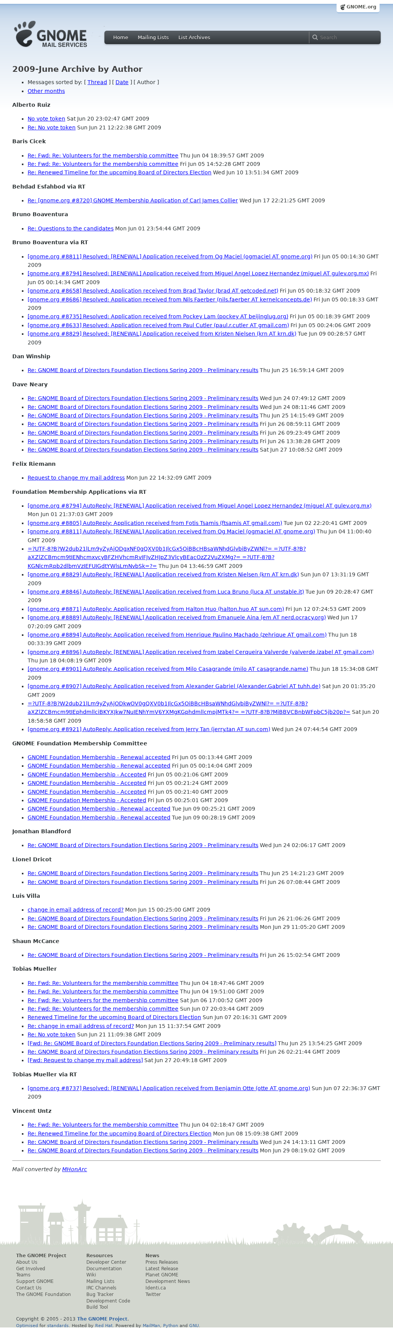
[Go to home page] (62, 49)
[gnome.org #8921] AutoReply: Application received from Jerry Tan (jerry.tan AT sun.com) (149, 729)
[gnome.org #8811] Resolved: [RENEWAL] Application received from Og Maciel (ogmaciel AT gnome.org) (170, 256)
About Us (26, 1262)
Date (122, 82)
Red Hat (103, 1325)
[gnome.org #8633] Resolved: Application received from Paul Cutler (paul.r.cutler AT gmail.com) (158, 325)
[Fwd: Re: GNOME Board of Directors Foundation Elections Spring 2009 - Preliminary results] (152, 1043)
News (152, 1255)
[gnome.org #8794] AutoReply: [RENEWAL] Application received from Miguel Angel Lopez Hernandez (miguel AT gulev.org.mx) (200, 506)
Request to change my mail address (76, 478)
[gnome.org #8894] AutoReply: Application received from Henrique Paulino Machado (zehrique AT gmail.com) (177, 635)
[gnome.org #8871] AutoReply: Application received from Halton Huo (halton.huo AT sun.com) (156, 609)
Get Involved (30, 1268)
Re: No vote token (52, 127)
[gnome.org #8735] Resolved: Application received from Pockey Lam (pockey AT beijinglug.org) (158, 316)
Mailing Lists (153, 37)
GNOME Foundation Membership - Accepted (87, 774)
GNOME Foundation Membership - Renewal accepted (99, 757)
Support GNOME (35, 1281)
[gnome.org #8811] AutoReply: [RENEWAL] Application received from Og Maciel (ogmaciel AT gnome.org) (171, 531)
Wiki (91, 1275)
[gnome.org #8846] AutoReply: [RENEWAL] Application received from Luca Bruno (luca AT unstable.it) (166, 592)
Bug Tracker (100, 1294)
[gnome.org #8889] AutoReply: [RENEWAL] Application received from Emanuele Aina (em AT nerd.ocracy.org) (177, 617)
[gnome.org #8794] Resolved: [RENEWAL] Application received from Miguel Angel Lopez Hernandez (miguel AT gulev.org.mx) (198, 273)
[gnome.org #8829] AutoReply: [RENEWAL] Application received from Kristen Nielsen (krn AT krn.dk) (163, 574)
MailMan (151, 1325)
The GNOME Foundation (43, 1294)
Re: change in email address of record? (81, 1026)
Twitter (153, 1294)
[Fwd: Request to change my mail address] (85, 1060)
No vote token (46, 119)
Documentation (104, 1268)
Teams (23, 1275)
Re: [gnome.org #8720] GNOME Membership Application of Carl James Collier (133, 200)
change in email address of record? (76, 910)
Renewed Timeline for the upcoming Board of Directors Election (114, 1017)
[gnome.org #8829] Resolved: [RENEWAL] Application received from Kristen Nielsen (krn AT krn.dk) (162, 334)
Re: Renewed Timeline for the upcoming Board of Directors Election (119, 172)
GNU (194, 1325)
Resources (99, 1255)
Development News (167, 1281)
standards (58, 1325)
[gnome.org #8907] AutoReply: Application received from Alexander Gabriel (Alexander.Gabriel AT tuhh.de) (174, 686)
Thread (97, 82)
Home (120, 37)
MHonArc (74, 1169)
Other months (46, 91)
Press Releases (161, 1262)
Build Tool (97, 1307)
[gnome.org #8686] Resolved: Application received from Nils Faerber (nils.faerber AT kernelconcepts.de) (170, 299)
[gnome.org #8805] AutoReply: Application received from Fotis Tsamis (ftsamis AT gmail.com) (155, 523)
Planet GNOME (161, 1275)
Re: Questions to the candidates (71, 228)
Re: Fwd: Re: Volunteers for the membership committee (103, 155)
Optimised (27, 1325)
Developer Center (106, 1262)
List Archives (194, 37)
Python (170, 1325)
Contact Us (28, 1288)
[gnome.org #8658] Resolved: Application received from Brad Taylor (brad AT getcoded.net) (153, 291)
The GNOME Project (41, 1255)
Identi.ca (155, 1288)
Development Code (108, 1301)
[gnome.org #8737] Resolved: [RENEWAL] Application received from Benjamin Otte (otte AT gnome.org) (169, 1088)
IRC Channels (101, 1288)
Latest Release (161, 1268)
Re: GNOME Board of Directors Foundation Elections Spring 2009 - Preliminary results (143, 370)
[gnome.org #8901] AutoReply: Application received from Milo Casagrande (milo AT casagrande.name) (168, 669)
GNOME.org (361, 7)
